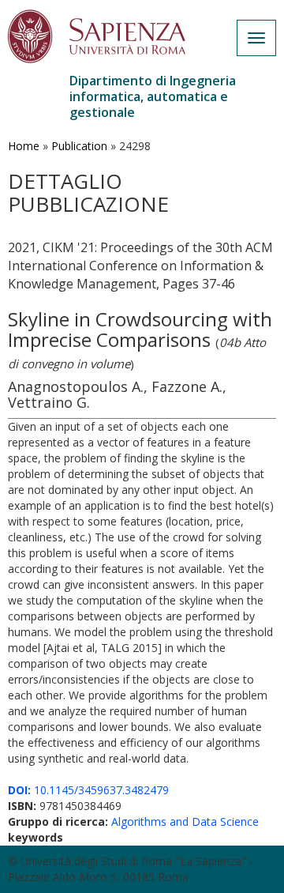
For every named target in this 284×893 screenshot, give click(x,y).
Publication (79, 145)
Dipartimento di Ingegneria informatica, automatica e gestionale (152, 96)
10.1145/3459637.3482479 (88, 789)
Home (23, 145)
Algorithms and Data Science (185, 821)
